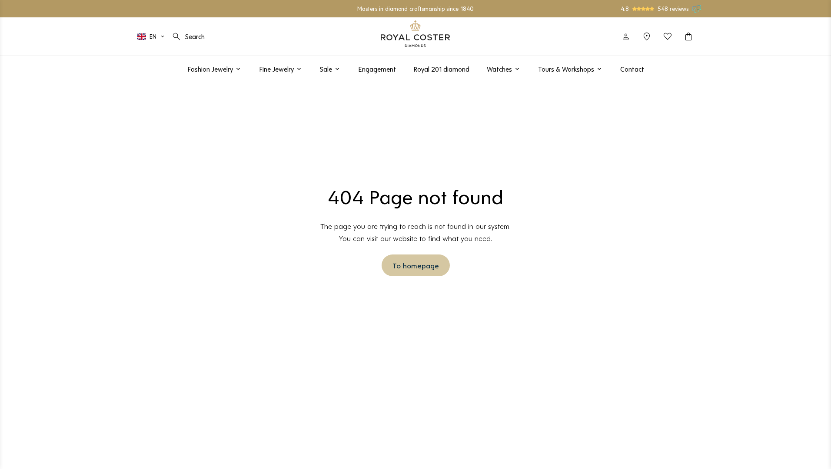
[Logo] (415, 33)
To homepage (415, 265)
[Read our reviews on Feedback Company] (697, 8)
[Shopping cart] (688, 36)
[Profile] (625, 36)
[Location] (646, 36)
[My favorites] (667, 36)
